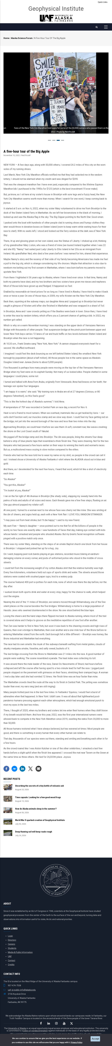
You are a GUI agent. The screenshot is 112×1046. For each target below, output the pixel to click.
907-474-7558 (14, 985)
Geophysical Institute (56, 8)
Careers (11, 944)
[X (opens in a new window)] (30, 767)
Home (6, 38)
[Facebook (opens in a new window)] (6, 767)
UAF (10, 956)
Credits (11, 964)
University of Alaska (17, 1028)
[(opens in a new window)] (41, 1023)
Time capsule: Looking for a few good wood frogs (38, 797)
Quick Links (102, 2)
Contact (11, 960)
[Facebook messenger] (14, 767)
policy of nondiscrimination (35, 1030)
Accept (95, 1039)
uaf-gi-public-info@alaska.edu (22, 990)
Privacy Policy (76, 1042)
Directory (12, 940)
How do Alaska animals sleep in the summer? (36, 808)
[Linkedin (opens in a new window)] (22, 767)
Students (12, 948)
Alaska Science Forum (22, 38)
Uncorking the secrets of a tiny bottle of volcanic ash (39, 785)
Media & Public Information (20, 952)
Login (10, 936)
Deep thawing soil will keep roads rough (33, 831)
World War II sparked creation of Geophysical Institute (40, 820)
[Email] (38, 767)
